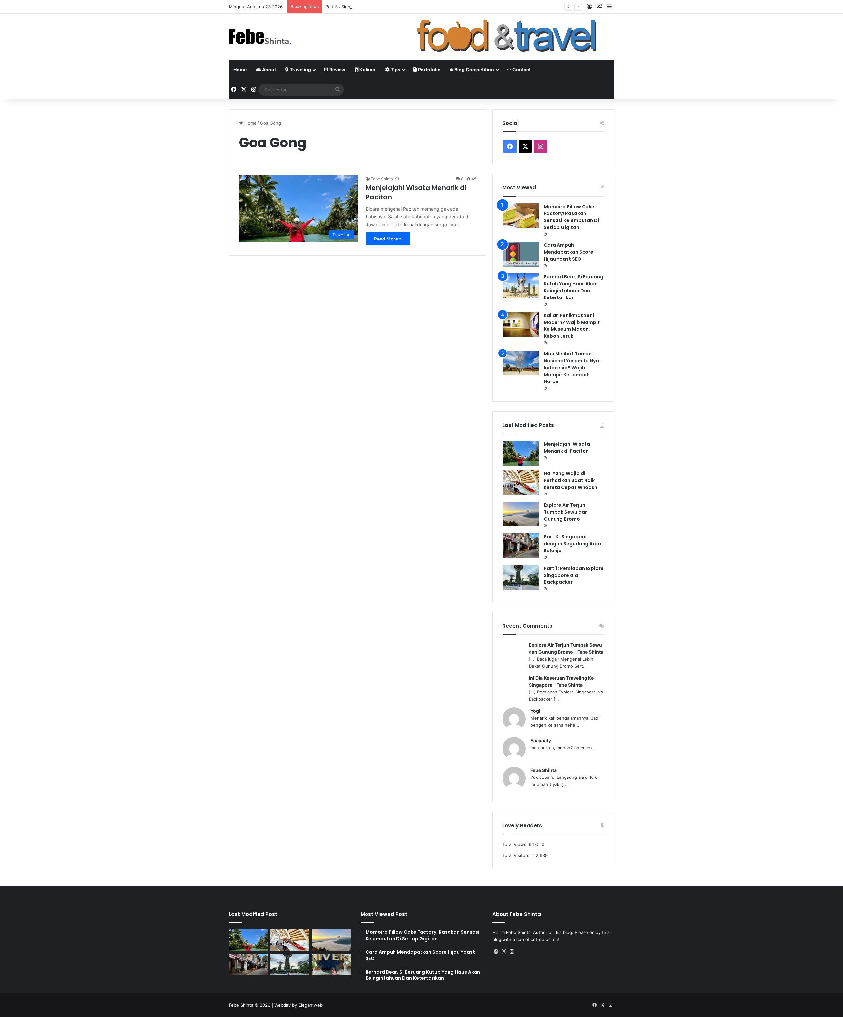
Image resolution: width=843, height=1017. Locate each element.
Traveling (300, 69)
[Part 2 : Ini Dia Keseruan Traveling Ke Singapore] (331, 965)
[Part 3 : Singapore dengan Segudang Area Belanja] (521, 545)
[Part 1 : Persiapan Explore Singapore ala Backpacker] (521, 577)
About (268, 69)
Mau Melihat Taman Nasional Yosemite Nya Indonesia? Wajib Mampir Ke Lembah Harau (571, 368)
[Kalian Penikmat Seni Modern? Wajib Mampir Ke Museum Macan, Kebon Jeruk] (521, 324)
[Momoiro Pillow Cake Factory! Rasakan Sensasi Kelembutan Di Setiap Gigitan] (521, 215)
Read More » (388, 238)
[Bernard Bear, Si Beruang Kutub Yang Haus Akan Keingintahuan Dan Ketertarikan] (521, 285)
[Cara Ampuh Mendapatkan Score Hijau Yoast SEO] (521, 254)
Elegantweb (310, 1005)
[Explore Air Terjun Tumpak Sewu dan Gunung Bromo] (521, 514)
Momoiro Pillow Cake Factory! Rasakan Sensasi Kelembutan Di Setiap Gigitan (571, 217)
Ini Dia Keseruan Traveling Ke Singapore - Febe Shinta (561, 681)
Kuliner (367, 69)
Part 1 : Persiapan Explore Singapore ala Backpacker (574, 575)
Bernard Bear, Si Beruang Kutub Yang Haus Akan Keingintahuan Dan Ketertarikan (573, 287)
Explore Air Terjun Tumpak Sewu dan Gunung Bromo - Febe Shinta (566, 648)
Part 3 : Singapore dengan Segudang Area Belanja (376, 6)
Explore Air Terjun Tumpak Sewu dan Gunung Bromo (566, 512)
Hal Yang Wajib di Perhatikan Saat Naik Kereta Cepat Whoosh (570, 480)
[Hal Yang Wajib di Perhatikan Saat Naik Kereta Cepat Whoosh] (521, 482)
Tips (395, 69)
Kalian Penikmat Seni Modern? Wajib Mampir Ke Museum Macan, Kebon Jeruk (572, 325)
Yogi (535, 711)
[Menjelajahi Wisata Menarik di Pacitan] (521, 453)
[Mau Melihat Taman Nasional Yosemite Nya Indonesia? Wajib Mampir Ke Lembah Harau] (521, 363)
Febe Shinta (382, 178)
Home (240, 69)
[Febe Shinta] (260, 36)
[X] (504, 952)
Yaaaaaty (540, 740)
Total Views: (516, 844)
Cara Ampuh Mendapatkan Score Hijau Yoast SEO (568, 252)
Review (336, 69)
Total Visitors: (517, 855)
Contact (520, 69)
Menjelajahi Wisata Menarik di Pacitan (567, 447)
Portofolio (429, 69)
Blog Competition (473, 69)
